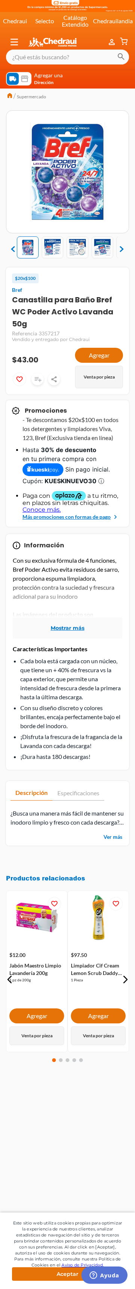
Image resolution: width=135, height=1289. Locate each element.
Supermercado (31, 96)
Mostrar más (67, 628)
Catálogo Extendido (75, 21)
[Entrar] (112, 42)
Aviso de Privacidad (82, 1265)
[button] (14, 42)
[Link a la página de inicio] (10, 96)
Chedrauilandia (113, 20)
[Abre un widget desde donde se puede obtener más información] (104, 1275)
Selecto (44, 20)
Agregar (99, 355)
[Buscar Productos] (121, 57)
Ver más (113, 837)
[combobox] (67, 57)
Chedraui (15, 20)
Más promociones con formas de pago (66, 517)
